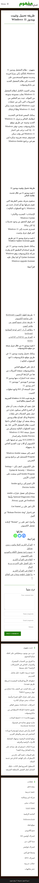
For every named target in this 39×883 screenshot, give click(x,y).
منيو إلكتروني (30, 830)
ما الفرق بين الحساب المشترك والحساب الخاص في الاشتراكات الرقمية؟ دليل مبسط (23, 664)
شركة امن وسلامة (28, 797)
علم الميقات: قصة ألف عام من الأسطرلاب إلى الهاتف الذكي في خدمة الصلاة (20, 758)
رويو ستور (31, 786)
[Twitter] (19, 536)
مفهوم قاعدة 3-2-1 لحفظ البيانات (22, 718)
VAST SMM (30, 808)
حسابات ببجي (29, 803)
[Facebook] (24, 536)
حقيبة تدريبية (30, 792)
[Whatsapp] (15, 536)
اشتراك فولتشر (29, 847)
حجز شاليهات (30, 869)
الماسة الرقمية (29, 814)
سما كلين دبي (29, 841)
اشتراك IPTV (30, 858)
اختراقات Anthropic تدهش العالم (22, 705)
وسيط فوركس (29, 853)
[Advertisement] (19, 165)
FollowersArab (29, 819)
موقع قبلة (31, 825)
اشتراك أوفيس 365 (27, 836)
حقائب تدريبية (29, 864)
